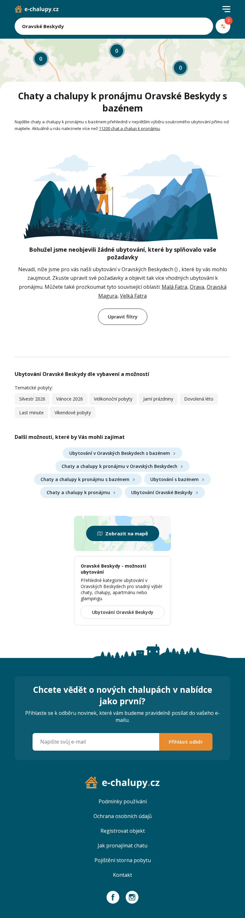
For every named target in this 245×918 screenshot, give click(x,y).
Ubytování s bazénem (174, 479)
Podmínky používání (123, 801)
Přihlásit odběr (186, 741)
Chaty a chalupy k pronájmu (78, 492)
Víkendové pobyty (73, 412)
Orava (197, 286)
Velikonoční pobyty (113, 399)
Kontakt (122, 874)
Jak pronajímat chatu (122, 845)
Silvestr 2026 (32, 399)
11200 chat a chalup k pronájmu (129, 128)
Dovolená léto (198, 399)
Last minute (31, 412)
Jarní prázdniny (158, 399)
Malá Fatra (174, 286)
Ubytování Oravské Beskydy (162, 492)
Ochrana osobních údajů (122, 816)
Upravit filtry (122, 316)
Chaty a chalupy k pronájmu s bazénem (85, 479)
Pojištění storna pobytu (122, 860)
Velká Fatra (133, 295)
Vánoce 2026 (69, 399)
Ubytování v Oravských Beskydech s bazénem (119, 453)
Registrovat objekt (122, 830)
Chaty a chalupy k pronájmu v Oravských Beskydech (119, 466)
